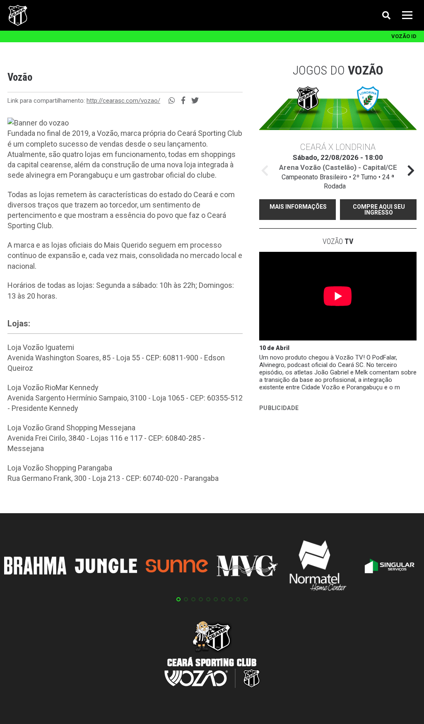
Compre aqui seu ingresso (379, 209)
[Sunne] (177, 567)
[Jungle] (106, 567)
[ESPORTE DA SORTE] (321, 439)
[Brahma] (35, 567)
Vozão (338, 241)
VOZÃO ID (404, 36)
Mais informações (298, 206)
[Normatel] (318, 567)
